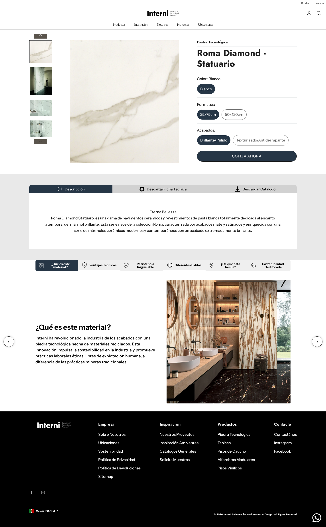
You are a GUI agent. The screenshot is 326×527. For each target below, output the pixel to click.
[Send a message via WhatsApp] (317, 518)
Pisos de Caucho (232, 451)
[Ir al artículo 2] (40, 81)
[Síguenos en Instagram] (43, 492)
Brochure (306, 3)
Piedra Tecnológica (234, 434)
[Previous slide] (9, 341)
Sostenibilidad (110, 451)
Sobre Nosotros (112, 434)
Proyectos (183, 24)
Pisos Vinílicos (230, 468)
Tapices (224, 443)
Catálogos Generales (178, 451)
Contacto (319, 3)
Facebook (282, 451)
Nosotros (162, 24)
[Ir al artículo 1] (40, 51)
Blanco (206, 89)
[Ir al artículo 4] (40, 129)
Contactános (285, 434)
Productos (119, 24)
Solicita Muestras (175, 459)
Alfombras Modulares (236, 459)
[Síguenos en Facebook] (31, 492)
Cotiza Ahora (247, 156)
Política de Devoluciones (119, 468)
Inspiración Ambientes (179, 443)
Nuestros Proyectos (177, 434)
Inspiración (141, 24)
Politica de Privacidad (116, 459)
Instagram (283, 443)
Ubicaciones (205, 24)
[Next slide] (317, 341)
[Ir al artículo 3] (40, 107)
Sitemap (105, 476)
